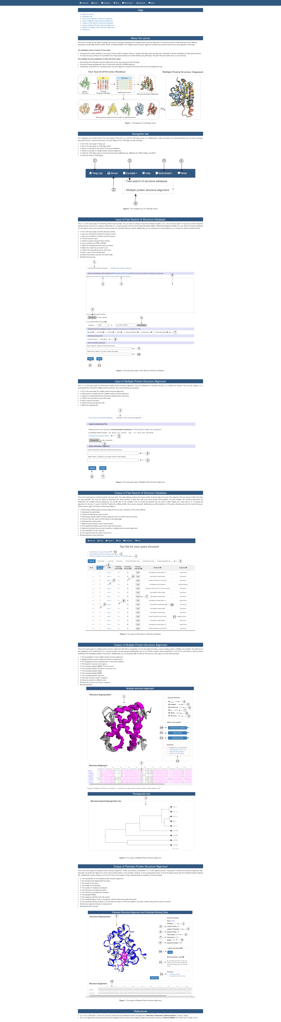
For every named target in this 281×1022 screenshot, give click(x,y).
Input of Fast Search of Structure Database (97, 18)
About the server (88, 14)
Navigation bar (87, 16)
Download (141, 3)
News (152, 3)
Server (95, 3)
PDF (195, 1018)
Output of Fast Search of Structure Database (97, 23)
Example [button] (106, 3)
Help (117, 3)
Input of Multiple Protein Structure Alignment (97, 21)
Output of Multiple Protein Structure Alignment (98, 25)
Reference (86, 29)
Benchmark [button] (128, 3)
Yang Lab (84, 3)
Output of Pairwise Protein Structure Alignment (98, 27)
